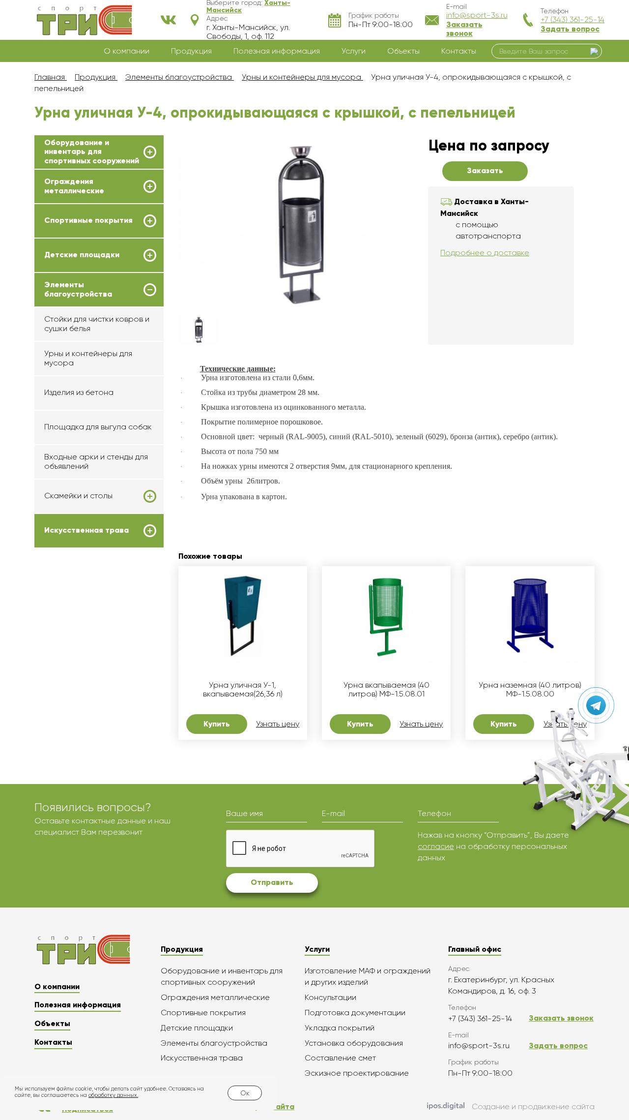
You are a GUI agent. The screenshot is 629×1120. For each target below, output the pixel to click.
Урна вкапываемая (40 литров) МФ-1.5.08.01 (386, 689)
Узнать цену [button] (277, 724)
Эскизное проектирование (357, 1073)
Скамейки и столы (78, 495)
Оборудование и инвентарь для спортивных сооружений (91, 151)
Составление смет (340, 1057)
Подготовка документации (355, 1012)
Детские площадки (81, 254)
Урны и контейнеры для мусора (88, 358)
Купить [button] (216, 723)
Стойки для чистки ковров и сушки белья (96, 323)
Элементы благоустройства (78, 289)
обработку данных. (113, 1095)
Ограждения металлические (74, 186)
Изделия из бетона (79, 392)
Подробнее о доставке (484, 252)
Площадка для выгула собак (98, 426)
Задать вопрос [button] (570, 28)
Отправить (272, 882)
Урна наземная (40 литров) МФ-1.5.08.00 (530, 689)
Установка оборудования (354, 1043)
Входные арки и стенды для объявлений (96, 461)
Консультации (330, 997)
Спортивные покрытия (88, 220)
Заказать (485, 170)
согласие (436, 846)
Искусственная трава (86, 530)
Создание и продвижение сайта (533, 1106)
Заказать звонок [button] (464, 29)
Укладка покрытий (339, 1027)
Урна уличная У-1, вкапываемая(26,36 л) (243, 689)
